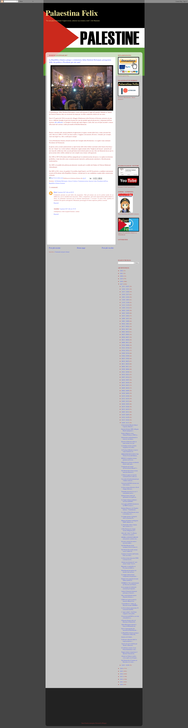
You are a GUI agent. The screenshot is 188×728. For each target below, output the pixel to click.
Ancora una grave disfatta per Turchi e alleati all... (129, 644)
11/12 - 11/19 (125, 305)
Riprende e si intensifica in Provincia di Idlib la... (128, 567)
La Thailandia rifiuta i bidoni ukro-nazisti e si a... (129, 525)
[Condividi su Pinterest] (101, 178)
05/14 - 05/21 (125, 374)
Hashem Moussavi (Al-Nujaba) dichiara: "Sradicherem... (129, 509)
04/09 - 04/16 (125, 388)
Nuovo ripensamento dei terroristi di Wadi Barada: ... (129, 629)
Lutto (95, 181)
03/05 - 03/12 (125, 401)
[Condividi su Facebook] (99, 178)
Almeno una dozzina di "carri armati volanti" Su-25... (129, 563)
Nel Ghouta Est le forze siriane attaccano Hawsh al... (129, 471)
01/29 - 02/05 (125, 414)
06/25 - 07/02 (125, 358)
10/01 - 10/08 (125, 321)
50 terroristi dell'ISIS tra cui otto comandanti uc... (130, 617)
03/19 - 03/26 (125, 396)
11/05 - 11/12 (125, 308)
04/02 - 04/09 (125, 390)
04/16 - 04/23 (125, 385)
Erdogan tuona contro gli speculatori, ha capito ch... (129, 496)
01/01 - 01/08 (125, 665)
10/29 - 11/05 (125, 310)
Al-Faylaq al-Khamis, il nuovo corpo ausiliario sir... (129, 450)
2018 (121, 281)
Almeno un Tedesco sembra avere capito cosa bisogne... (129, 657)
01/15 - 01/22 (125, 420)
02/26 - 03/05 (125, 404)
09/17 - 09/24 (125, 326)
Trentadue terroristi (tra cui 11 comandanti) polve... (129, 492)
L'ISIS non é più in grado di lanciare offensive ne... (128, 600)
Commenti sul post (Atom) (62, 252)
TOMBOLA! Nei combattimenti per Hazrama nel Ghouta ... (130, 583)
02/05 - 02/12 (125, 412)
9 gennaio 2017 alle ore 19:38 (68, 209)
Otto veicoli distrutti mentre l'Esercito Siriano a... (128, 596)
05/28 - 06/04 (125, 369)
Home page (81, 248)
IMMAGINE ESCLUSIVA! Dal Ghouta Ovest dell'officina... (130, 454)
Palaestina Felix (72, 12)
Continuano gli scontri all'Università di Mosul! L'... (129, 467)
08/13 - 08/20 (125, 340)
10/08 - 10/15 (125, 318)
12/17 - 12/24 (125, 292)
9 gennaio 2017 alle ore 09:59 (66, 192)
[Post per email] (90, 178)
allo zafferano (59, 122)
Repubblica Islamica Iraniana (57, 183)
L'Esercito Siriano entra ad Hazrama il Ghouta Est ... (128, 621)
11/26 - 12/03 (125, 300)
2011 (121, 682)
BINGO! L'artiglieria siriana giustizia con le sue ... (129, 459)
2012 (121, 679)
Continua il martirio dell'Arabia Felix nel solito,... (129, 554)
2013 (121, 676)
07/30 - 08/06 (125, 345)
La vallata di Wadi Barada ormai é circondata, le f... (130, 513)
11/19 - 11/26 (125, 302)
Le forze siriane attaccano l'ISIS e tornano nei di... (129, 558)
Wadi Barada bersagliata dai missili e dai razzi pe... (128, 571)
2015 (121, 671)
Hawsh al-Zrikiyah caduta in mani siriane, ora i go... (129, 442)
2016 (121, 668)
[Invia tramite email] (94, 178)
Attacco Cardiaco (72, 181)
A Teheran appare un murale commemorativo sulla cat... (129, 475)
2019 (121, 279)
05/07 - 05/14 (125, 377)
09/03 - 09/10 (125, 332)
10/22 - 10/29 (125, 313)
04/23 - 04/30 (125, 382)
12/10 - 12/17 (125, 294)
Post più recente (54, 248)
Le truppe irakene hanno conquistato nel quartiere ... (129, 575)
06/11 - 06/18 (125, 364)
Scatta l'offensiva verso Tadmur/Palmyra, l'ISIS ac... (129, 434)
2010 (121, 684)
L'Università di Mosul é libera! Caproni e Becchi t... (129, 425)
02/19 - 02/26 (125, 406)
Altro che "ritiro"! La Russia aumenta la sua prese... (129, 534)
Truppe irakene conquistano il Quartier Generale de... (129, 652)
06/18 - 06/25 (125, 361)
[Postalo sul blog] (96, 178)
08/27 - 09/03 (125, 334)
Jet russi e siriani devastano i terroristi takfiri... (129, 542)
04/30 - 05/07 (125, 380)
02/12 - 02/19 (125, 409)
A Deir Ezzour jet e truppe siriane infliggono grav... (128, 529)
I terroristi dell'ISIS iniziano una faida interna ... (130, 484)
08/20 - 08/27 (125, 337)
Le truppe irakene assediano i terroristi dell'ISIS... (129, 500)
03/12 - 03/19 (125, 398)
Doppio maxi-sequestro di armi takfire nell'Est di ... (129, 579)
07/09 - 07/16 (125, 353)
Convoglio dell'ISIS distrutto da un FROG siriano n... (130, 504)
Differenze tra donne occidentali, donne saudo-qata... (130, 463)
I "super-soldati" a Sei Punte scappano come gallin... (129, 612)
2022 (121, 271)
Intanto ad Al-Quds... (127, 637)
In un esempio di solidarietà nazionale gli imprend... (128, 588)
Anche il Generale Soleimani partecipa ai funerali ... (129, 592)
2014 (121, 674)
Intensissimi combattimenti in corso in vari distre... (129, 438)
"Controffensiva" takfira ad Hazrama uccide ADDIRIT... (129, 604)
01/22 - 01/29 (125, 417)
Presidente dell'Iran (102, 181)
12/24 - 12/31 (125, 289)
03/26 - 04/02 (125, 393)
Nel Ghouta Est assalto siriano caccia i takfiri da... (129, 550)
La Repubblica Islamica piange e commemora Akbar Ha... (130, 633)
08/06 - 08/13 (125, 342)
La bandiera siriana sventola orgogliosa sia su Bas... (128, 446)
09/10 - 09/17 (125, 329)
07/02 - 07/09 (125, 356)
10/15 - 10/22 (125, 316)
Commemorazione (83, 181)
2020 (121, 276)
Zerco (55, 192)
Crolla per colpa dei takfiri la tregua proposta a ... (129, 640)
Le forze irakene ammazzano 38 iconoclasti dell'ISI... (129, 608)
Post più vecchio (108, 248)
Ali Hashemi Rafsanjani (61, 181)
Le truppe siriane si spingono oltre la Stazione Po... (129, 517)
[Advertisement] (94, 38)
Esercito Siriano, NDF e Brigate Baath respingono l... (130, 430)
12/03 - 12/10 (125, 297)
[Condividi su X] (98, 178)
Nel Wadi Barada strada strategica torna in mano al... (129, 546)
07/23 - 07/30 (125, 348)
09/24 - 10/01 (125, 324)
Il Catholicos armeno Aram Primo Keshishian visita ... (129, 648)
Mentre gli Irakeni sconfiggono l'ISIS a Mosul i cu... (129, 521)
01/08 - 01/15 (125, 423)
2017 (121, 284)
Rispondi (56, 203)
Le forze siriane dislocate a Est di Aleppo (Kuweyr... (130, 488)
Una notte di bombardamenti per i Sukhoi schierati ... (130, 479)
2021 (121, 273)
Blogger (104, 723)
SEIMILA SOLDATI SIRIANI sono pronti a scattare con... (129, 538)
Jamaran (91, 181)
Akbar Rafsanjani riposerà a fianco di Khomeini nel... (128, 625)
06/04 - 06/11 (125, 366)
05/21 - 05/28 (125, 372)
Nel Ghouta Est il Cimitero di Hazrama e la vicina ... (129, 661)
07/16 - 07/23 (125, 350)
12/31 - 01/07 (125, 286)
